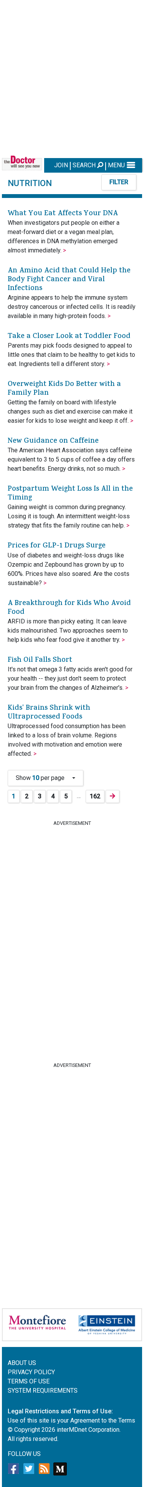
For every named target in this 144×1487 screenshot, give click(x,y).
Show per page (43, 777)
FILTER (118, 182)
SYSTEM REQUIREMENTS (43, 1390)
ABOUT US (22, 1363)
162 (95, 796)
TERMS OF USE (29, 1381)
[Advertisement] (72, 78)
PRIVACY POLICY (31, 1372)
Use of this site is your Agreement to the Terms (71, 1420)
